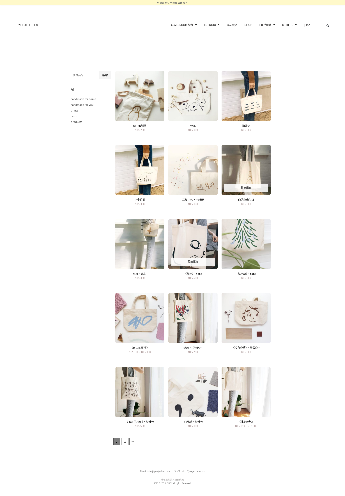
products (76, 122)
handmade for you (82, 104)
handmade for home (83, 99)
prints (74, 110)
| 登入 (307, 25)
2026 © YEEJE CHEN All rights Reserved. (172, 483)
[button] (327, 25)
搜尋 (105, 75)
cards (74, 116)
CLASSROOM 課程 (182, 25)
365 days (232, 25)
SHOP (248, 25)
